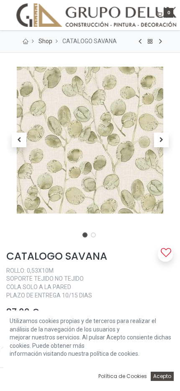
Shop (45, 41)
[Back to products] (150, 41)
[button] (18, 140)
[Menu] (7, 15)
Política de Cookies (122, 376)
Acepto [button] (162, 376)
